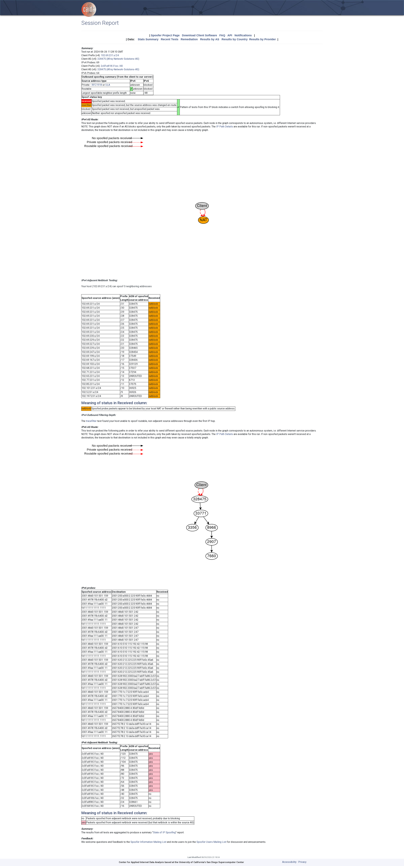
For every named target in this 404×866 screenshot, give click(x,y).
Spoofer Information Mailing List (148, 841)
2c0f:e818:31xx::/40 (112, 65)
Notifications (243, 35)
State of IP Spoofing (164, 832)
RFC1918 (97, 84)
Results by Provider (262, 39)
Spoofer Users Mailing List (211, 841)
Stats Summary (148, 39)
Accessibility (289, 861)
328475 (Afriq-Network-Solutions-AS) (118, 58)
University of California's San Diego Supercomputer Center (211, 862)
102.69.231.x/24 (110, 55)
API (229, 35)
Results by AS (209, 39)
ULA (107, 84)
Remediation (189, 39)
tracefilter (91, 421)
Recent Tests (169, 39)
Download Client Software (199, 35)
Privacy (302, 861)
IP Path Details (224, 126)
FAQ (222, 35)
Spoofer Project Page (165, 35)
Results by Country (235, 39)
